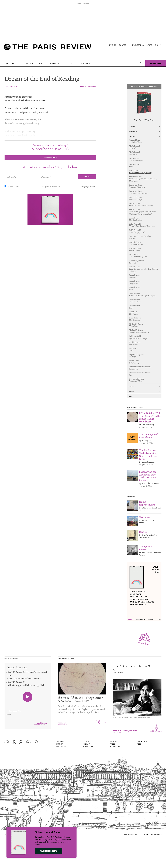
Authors (55, 63)
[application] (28, 709)
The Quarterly (32, 63)
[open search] (140, 63)
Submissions (88, 746)
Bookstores (115, 746)
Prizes (112, 744)
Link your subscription (50, 186)
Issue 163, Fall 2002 (88, 86)
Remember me (13, 186)
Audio (70, 63)
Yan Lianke (118, 672)
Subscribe (155, 63)
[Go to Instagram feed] (7, 742)
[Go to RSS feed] (36, 742)
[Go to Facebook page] (14, 742)
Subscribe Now (48, 850)
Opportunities (142, 741)
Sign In (158, 45)
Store (149, 45)
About (85, 63)
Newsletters (137, 45)
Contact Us (61, 746)
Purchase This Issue (144, 120)
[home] (47, 48)
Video (139, 744)
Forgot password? (88, 186)
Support (59, 744)
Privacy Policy (130, 835)
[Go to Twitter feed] (21, 742)
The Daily (10, 63)
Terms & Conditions (152, 835)
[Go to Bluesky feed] (28, 742)
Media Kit (86, 744)
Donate (123, 45)
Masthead (114, 741)
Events (112, 45)
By (114, 669)
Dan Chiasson (11, 86)
